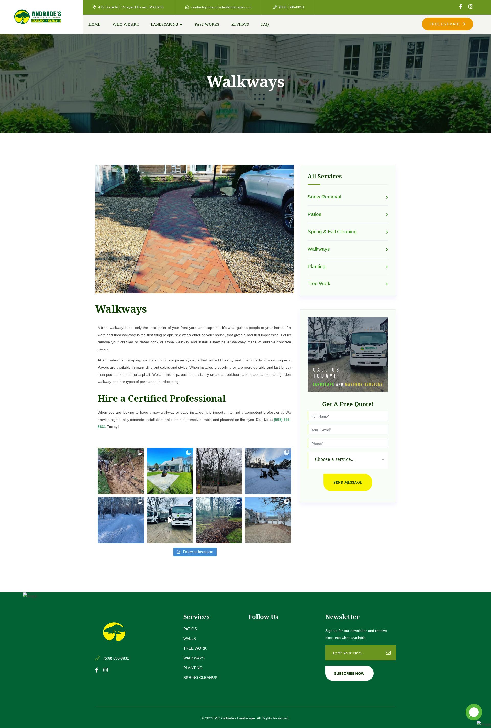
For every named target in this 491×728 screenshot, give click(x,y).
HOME (94, 24)
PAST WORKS (207, 24)
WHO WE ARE (126, 24)
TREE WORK (195, 648)
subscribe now (349, 673)
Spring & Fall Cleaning (332, 231)
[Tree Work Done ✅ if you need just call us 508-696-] (219, 471)
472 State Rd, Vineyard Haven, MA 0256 (130, 7)
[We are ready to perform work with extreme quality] (170, 471)
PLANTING (193, 668)
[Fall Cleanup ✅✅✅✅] (268, 520)
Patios (314, 214)
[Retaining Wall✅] (121, 471)
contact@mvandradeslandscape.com (220, 7)
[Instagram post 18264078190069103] (170, 520)
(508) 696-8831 (291, 7)
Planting (317, 266)
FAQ (265, 24)
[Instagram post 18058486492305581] (121, 520)
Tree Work (319, 283)
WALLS (189, 638)
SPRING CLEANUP (200, 677)
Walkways (319, 249)
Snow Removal (324, 197)
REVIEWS (240, 24)
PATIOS (190, 629)
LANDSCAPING (164, 24)
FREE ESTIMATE (445, 24)
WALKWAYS (194, 658)
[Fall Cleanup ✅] (219, 520)
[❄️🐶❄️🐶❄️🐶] (268, 471)
